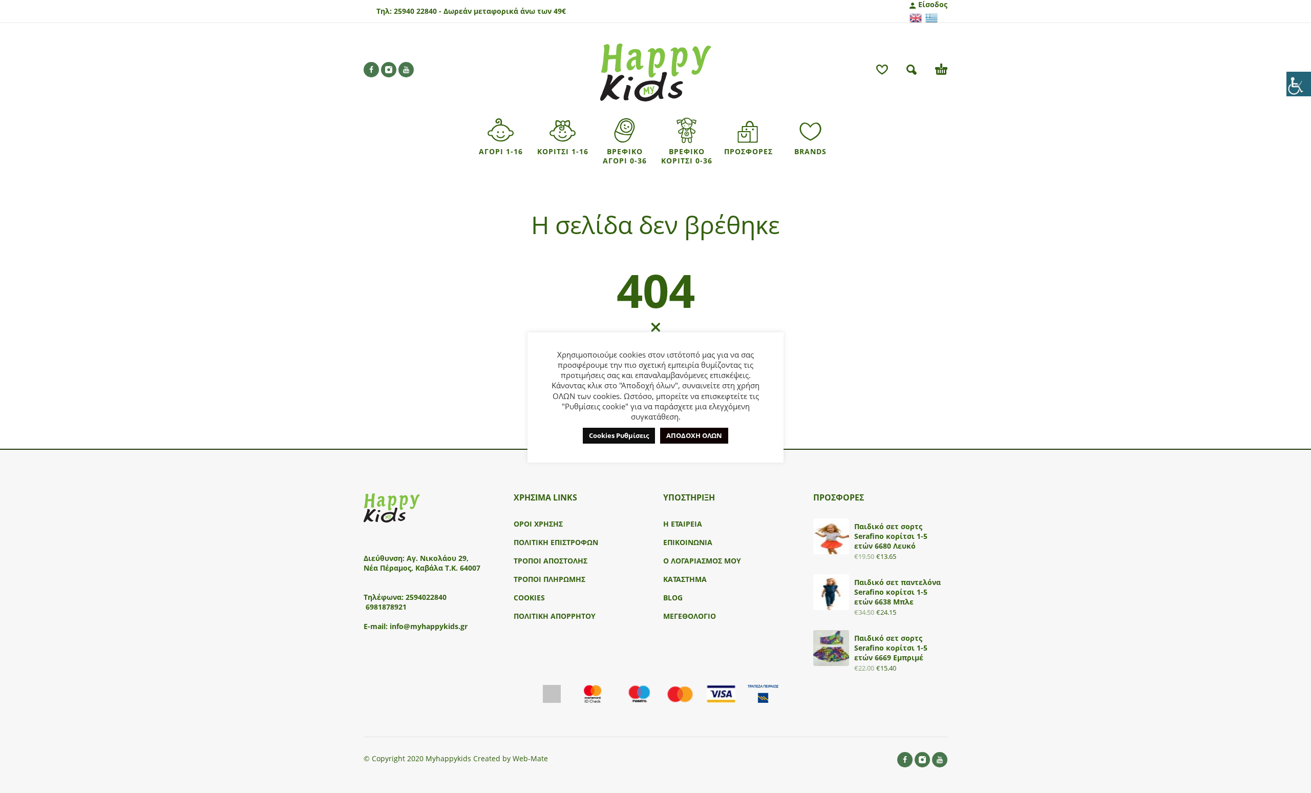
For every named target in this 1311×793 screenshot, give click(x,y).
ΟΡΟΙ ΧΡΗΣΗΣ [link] (538, 524)
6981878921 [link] (386, 607)
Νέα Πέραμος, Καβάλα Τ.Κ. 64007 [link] (423, 568)
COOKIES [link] (529, 597)
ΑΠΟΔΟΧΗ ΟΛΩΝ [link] (694, 435)
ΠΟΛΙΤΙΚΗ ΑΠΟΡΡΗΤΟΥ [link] (555, 616)
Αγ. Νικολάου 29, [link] (438, 558)
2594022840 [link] (426, 597)
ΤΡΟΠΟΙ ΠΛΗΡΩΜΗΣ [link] (549, 579)
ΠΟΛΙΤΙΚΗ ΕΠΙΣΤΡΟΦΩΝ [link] (556, 542)
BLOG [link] (673, 597)
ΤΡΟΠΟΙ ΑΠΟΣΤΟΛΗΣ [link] (550, 561)
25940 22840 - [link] (417, 11)
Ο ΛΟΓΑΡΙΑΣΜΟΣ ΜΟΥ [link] (702, 561)
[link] (1298, 84)
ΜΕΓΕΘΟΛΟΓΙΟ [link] (689, 616)
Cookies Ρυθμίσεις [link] (619, 435)
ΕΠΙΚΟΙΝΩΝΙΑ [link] (687, 542)
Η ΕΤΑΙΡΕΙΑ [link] (682, 524)
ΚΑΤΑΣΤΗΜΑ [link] (685, 579)
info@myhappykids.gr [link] (429, 626)
